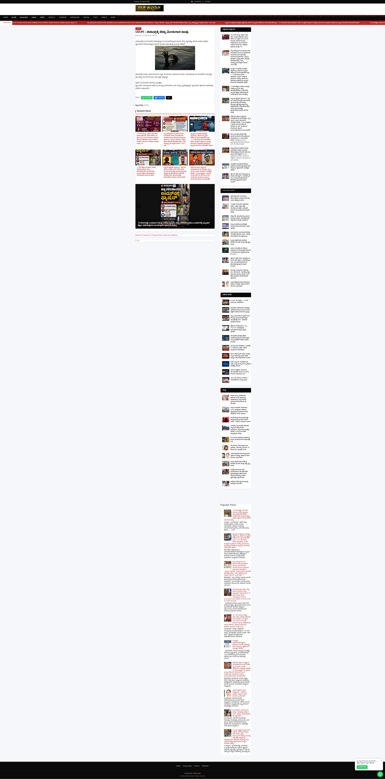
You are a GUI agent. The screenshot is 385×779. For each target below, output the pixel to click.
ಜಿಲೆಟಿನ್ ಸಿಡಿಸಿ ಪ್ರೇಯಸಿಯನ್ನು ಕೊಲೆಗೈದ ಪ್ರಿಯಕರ (239, 483)
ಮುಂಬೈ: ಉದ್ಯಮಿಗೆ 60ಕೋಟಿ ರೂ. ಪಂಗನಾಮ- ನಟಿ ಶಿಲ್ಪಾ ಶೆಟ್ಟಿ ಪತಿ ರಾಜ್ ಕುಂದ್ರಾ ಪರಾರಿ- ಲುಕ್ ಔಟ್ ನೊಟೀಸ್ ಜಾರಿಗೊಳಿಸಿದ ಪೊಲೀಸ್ (240, 274)
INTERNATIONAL (266, 16)
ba (134, 16)
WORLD (104, 18)
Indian (252, 16)
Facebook (197, 2)
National (348, 16)
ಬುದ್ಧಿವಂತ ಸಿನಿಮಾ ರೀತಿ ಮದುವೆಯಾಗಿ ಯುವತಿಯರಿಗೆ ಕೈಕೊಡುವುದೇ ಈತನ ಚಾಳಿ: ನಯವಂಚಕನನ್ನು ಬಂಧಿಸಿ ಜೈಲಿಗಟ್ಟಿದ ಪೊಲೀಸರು (239, 474)
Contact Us (147, 235)
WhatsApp (148, 98)
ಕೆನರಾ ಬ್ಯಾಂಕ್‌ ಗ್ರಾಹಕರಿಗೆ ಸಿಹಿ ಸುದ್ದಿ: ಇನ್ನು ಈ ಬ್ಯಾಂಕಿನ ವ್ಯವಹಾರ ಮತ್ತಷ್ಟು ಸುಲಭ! (240, 364)
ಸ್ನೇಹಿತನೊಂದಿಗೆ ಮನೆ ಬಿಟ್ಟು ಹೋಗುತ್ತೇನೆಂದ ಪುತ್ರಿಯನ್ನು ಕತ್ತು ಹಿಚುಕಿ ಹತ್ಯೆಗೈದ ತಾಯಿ (240, 198)
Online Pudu (197, 773)
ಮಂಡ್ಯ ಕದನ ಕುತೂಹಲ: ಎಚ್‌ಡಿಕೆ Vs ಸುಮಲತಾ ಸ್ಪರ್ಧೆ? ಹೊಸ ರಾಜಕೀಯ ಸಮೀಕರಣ (240, 348)
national (341, 16)
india (232, 16)
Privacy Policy (157, 235)
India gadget (244, 16)
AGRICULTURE (127, 16)
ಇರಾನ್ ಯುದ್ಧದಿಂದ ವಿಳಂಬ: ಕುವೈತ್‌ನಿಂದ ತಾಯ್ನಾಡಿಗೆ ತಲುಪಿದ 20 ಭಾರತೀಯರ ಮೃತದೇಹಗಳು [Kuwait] (240, 251)
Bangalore (140, 16)
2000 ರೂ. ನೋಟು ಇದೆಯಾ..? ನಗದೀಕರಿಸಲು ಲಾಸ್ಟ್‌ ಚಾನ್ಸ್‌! (239, 379)
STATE (95, 18)
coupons (162, 16)
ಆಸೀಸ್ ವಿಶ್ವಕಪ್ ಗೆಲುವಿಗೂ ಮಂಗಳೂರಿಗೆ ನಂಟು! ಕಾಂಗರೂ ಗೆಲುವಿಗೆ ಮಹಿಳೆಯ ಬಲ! (239, 372)
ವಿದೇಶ (42, 18)
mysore (334, 16)
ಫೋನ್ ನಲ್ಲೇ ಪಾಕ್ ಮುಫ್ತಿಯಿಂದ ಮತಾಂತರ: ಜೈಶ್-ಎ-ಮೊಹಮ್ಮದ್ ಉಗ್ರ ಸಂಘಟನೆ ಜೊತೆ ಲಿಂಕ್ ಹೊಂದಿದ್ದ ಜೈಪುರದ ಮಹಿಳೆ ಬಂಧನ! (240, 178)
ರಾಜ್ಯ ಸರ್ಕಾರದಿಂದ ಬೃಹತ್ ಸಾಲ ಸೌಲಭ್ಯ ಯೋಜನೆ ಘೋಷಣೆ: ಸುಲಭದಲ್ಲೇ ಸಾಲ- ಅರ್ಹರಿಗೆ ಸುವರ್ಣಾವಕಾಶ (240, 319)
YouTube (207, 2)
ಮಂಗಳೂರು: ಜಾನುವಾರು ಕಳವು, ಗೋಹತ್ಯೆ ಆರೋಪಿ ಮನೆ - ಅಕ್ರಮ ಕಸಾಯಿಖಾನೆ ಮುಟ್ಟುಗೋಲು (240, 234)
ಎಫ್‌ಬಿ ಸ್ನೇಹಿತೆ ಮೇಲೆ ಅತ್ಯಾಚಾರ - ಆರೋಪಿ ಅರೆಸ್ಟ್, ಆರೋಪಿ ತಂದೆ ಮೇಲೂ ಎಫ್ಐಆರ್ (240, 284)
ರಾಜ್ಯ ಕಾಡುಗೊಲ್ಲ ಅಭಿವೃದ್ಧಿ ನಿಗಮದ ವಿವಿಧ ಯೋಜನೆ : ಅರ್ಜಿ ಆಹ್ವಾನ (240, 226)
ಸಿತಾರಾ (34, 18)
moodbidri (327, 16)
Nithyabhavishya (358, 16)
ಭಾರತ (14, 18)
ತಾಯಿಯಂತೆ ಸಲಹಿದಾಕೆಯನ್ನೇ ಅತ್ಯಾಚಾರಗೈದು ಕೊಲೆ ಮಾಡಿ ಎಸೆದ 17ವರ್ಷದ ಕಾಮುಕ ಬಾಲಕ (240, 420)
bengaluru (148, 16)
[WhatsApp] (380, 774)
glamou (201, 16)
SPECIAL (86, 18)
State (374, 16)
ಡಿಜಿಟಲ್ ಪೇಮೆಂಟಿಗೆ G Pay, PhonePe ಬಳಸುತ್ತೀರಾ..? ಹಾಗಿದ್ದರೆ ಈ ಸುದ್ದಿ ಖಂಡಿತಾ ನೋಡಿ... (238, 329)
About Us (138, 235)
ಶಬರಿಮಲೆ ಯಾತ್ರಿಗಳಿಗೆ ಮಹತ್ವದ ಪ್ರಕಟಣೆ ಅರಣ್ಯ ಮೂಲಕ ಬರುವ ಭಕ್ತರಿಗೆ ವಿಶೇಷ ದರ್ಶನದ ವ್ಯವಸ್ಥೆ (240, 310)
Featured (175, 16)
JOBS (275, 16)
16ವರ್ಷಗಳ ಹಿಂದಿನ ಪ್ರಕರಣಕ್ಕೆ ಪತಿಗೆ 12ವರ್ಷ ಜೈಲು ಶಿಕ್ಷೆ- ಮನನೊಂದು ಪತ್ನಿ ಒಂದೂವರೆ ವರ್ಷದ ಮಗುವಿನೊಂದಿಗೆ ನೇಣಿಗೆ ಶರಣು (239, 208)
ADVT (119, 16)
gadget (181, 16)
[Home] (148, 8)
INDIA (237, 16)
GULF (215, 16)
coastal (155, 16)
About (178, 766)
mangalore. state (301, 16)
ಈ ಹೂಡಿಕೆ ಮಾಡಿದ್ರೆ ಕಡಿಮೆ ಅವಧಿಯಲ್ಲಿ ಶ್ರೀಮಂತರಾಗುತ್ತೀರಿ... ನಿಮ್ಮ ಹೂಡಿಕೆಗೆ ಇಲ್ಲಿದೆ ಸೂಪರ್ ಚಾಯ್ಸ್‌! (240, 339)
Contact (196, 766)
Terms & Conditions (170, 235)
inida (257, 16)
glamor (195, 16)
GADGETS (51, 18)
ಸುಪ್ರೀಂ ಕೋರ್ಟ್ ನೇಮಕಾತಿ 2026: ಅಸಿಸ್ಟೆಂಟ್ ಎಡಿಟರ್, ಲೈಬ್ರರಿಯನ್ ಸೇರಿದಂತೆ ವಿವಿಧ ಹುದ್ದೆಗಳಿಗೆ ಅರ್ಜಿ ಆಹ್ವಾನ (239, 411)
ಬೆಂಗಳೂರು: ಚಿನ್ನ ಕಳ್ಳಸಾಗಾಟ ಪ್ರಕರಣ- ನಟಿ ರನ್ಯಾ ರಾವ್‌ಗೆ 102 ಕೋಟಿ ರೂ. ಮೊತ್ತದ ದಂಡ (240, 448)
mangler (320, 16)
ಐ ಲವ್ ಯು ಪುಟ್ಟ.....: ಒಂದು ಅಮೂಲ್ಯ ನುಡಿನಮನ (239, 302)
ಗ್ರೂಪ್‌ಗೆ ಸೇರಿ (362, 767)
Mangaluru (312, 16)
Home (6, 18)
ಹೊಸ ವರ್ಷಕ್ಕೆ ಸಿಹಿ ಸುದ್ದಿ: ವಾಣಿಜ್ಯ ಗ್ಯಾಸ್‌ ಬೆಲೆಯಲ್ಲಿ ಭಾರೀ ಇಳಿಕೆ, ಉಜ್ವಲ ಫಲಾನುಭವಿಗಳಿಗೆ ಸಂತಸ (240, 356)
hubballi (226, 16)
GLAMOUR (62, 18)
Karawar (280, 16)
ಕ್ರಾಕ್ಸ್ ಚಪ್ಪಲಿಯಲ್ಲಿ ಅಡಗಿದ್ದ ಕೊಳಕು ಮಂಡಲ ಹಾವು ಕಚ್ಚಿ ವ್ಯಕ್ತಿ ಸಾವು (240, 242)
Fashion (168, 16)
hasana (220, 16)
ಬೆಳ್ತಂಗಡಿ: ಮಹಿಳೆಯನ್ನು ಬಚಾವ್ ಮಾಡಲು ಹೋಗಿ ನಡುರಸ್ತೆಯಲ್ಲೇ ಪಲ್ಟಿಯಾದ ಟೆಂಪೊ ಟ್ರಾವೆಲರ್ (240, 218)
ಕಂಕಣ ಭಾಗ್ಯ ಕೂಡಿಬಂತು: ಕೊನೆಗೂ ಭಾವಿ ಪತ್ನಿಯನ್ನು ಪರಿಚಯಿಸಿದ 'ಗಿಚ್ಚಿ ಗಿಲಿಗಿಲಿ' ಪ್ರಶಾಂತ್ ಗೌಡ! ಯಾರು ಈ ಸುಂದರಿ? (238, 400)
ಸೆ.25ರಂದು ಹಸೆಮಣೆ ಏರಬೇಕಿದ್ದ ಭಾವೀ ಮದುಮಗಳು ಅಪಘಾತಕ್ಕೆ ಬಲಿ (240, 440)
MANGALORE (74, 18)
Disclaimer (205, 766)
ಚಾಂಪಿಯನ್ (24, 18)
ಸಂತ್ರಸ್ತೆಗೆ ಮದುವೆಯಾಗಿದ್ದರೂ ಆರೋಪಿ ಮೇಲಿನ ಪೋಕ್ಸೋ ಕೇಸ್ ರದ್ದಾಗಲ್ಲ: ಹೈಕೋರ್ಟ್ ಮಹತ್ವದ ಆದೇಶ (240, 167)
